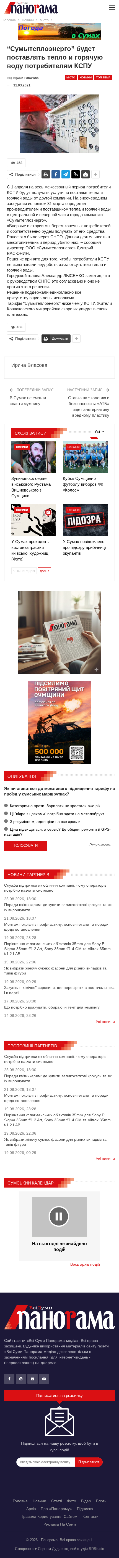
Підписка (85, 1508)
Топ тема (103, 77)
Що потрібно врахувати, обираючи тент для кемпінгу (52, 1007)
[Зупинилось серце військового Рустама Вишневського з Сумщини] (33, 457)
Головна (20, 1501)
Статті (56, 1501)
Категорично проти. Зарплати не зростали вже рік (54, 806)
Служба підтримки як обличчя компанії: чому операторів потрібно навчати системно (55, 887)
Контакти (90, 1516)
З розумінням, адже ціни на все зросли (45, 821)
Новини (86, 77)
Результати (100, 845)
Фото (71, 1501)
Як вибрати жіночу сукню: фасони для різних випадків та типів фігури (55, 970)
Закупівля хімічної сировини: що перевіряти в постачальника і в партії (59, 990)
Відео (86, 1501)
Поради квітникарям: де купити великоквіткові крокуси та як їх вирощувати (58, 907)
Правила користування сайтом (48, 1516)
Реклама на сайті (59, 1524)
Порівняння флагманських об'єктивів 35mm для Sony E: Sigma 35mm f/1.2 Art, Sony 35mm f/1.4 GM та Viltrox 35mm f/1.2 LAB (57, 949)
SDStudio (96, 1549)
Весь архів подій (85, 1264)
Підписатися (88, 1462)
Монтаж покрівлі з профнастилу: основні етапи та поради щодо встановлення (56, 927)
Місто (70, 77)
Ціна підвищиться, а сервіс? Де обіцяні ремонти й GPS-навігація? (57, 831)
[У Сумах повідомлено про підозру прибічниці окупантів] (85, 520)
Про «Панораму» (56, 1508)
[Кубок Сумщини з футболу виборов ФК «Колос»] (85, 457)
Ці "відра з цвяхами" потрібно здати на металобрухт (56, 814)
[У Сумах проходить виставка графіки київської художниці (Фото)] (33, 520)
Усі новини (105, 1021)
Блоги (101, 1501)
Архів (31, 1508)
